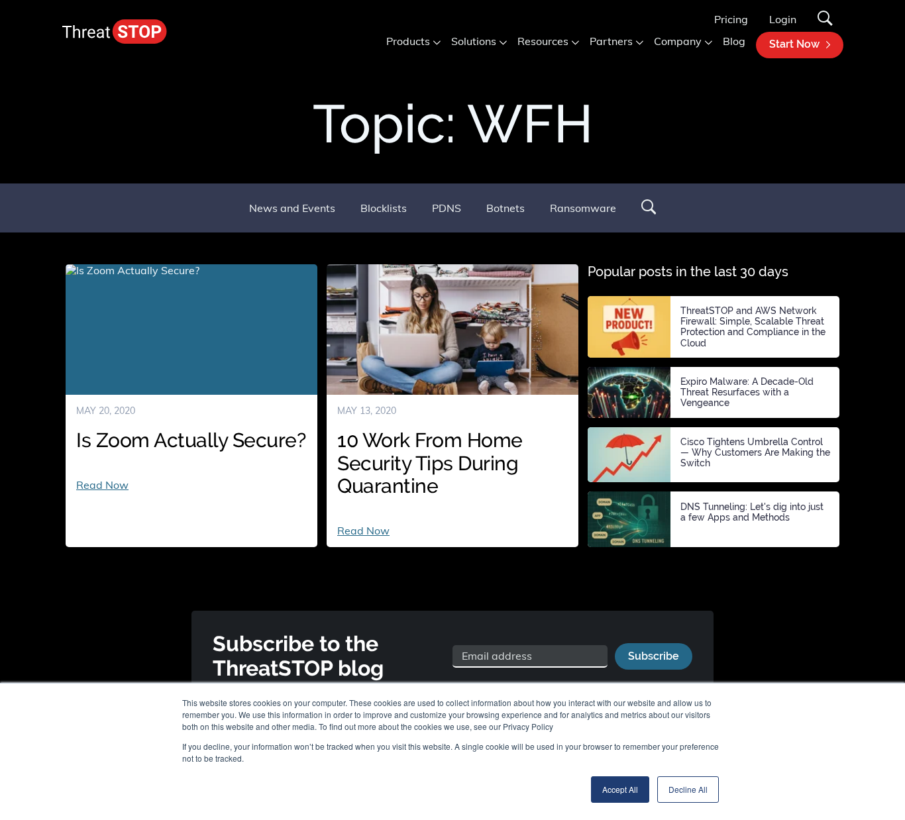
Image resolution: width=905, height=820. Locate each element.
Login (782, 19)
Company (678, 41)
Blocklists (383, 208)
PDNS (446, 208)
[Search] (825, 19)
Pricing (731, 19)
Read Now (102, 484)
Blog (734, 41)
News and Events (292, 208)
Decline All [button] (688, 789)
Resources (542, 41)
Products (408, 41)
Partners (611, 41)
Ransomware (583, 208)
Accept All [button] (620, 789)
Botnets (505, 208)
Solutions (473, 41)
